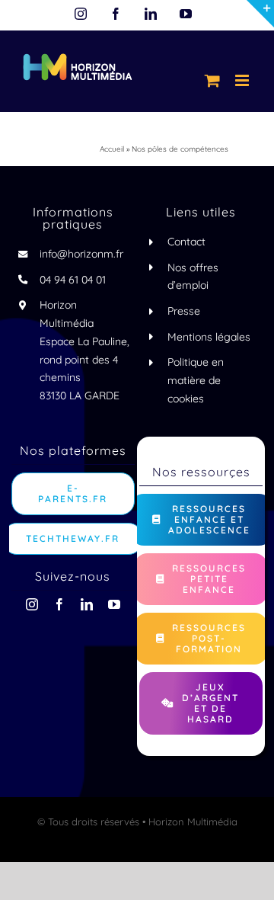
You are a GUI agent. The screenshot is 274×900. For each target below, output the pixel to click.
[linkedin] (87, 604)
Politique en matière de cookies (195, 380)
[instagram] (32, 604)
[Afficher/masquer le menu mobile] (243, 80)
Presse (183, 311)
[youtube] (114, 604)
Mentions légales (208, 337)
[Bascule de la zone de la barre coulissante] (260, 13)
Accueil (112, 149)
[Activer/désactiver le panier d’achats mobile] (212, 80)
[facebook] (59, 604)
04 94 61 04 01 (73, 280)
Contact (186, 241)
